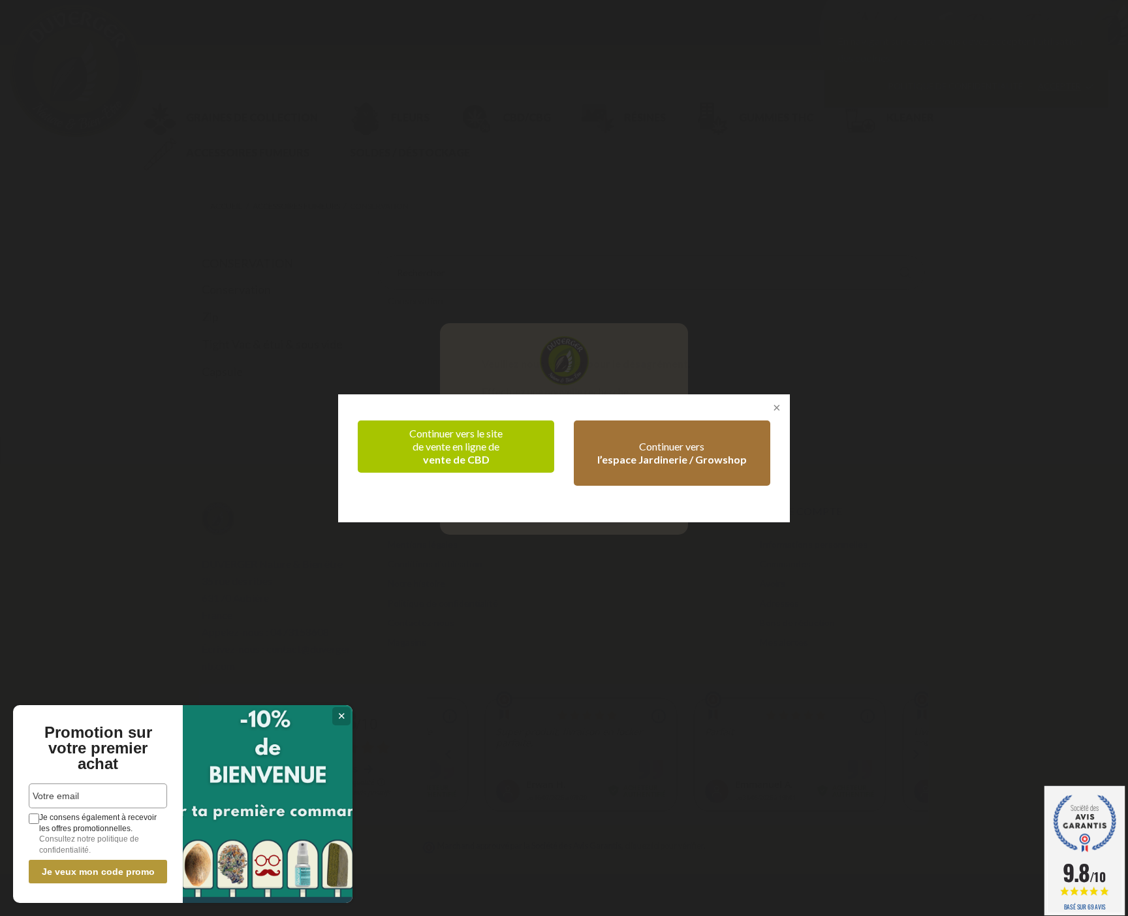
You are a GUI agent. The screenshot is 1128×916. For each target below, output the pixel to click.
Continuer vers (672, 453)
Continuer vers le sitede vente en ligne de (456, 446)
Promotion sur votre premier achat (98, 748)
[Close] (775, 408)
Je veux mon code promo (98, 871)
